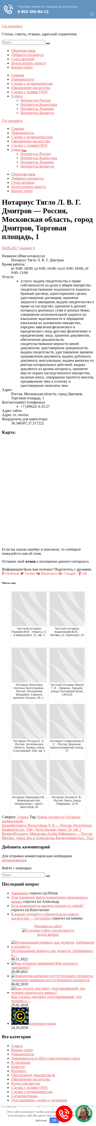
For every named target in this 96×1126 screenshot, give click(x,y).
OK (54, 1120)
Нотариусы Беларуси (37, 113)
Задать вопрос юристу (28, 63)
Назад (47, 827)
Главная (17, 75)
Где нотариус (12, 26)
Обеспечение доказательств (33, 1075)
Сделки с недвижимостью (32, 83)
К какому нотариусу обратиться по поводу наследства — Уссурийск (45, 916)
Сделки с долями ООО (29, 92)
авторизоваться (14, 860)
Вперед (48, 836)
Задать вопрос (48, 934)
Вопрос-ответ (22, 67)
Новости (18, 1067)
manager (26, 248)
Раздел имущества (25, 1083)
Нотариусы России (36, 100)
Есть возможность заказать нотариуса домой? (47, 906)
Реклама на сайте (48, 926)
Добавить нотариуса (27, 55)
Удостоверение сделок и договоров (39, 1100)
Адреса (17, 96)
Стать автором (22, 59)
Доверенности (22, 79)
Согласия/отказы (24, 1096)
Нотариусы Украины (37, 109)
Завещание (19, 893)
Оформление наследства (30, 88)
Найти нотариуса (51, 817)
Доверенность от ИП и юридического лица (45, 1058)
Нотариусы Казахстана (39, 104)
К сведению (20, 1062)
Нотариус (19, 1071)
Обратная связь (23, 51)
